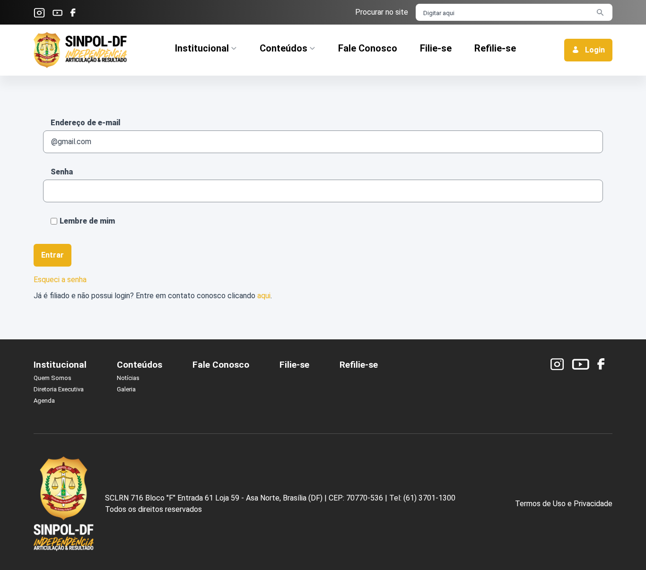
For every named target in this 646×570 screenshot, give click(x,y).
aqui (264, 295)
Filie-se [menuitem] (294, 364)
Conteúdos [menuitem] (139, 364)
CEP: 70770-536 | (358, 497)
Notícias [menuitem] (128, 377)
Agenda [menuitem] (44, 400)
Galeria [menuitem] (126, 389)
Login (594, 49)
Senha (62, 171)
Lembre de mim (87, 220)
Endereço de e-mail (86, 122)
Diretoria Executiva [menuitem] (59, 389)
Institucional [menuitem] (60, 364)
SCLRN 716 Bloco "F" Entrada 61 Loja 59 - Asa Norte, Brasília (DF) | (216, 497)
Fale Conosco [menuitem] (220, 364)
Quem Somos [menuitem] (52, 377)
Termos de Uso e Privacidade (563, 503)
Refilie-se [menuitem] (359, 364)
